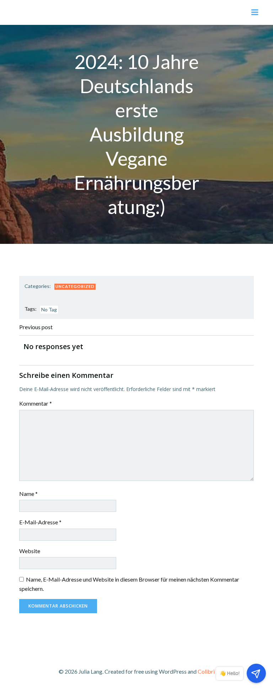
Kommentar (35, 403)
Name (28, 493)
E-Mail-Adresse (40, 522)
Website (29, 550)
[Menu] (255, 12)
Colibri (206, 671)
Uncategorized (75, 286)
